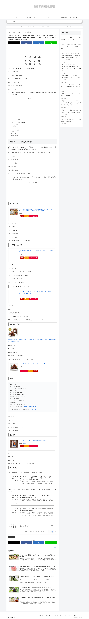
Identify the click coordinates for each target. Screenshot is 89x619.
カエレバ (24, 213)
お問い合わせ (59, 615)
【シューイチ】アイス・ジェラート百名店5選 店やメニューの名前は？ (71, 38)
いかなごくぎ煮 (15, 130)
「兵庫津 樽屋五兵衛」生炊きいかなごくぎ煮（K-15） (32, 363)
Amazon (26, 216)
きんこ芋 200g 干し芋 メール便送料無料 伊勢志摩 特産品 (33, 440)
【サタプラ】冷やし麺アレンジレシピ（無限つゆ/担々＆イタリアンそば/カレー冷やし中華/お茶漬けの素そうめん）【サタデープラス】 (70, 56)
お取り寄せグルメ (20, 537)
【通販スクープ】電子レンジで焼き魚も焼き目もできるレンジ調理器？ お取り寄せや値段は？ (71, 112)
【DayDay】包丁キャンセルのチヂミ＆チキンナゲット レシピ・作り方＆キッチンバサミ (70, 77)
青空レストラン (12, 537)
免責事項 (54, 615)
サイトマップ (75, 615)
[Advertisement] (32, 51)
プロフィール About (67, 615)
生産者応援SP (15, 135)
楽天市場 (21, 216)
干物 (13, 131)
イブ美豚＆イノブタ (16, 126)
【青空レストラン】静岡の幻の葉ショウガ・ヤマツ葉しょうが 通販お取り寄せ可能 (71, 46)
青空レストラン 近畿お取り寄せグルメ (19, 122)
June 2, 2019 (33, 409)
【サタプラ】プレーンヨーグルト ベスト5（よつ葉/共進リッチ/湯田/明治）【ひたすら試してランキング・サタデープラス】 (71, 67)
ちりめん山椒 (15, 124)
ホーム (80, 615)
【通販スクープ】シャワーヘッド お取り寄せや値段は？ (70, 94)
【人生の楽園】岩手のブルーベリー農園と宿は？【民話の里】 (71, 120)
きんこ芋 (14, 133)
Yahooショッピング (33, 216)
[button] (81, 22)
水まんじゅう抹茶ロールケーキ (19, 127)
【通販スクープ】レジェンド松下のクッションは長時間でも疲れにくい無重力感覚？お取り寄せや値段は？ (71, 103)
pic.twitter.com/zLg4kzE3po (29, 406)
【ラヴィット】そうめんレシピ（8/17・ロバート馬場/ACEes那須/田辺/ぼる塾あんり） (71, 86)
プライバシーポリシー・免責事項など (44, 615)
